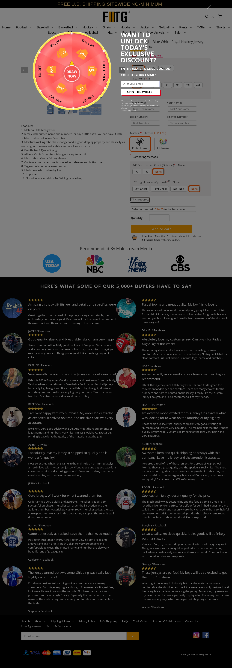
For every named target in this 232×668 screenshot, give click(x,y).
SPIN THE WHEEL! (140, 92)
